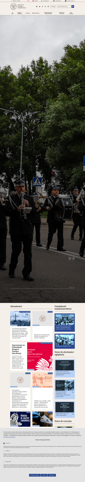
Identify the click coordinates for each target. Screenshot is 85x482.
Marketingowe (8, 461)
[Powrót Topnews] (73, 300)
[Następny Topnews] (69, 300)
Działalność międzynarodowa (63, 357)
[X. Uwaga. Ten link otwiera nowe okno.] (45, 6)
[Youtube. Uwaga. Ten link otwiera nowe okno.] (39, 6)
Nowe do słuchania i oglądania (64, 403)
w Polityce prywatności (9, 437)
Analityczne (7, 450)
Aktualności (16, 356)
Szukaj (72, 6)
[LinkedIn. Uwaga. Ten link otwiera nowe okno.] (36, 6)
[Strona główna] (13, 6)
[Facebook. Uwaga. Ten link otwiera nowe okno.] (42, 6)
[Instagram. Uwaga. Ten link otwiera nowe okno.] (48, 6)
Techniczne (7, 443)
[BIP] (28, 1)
